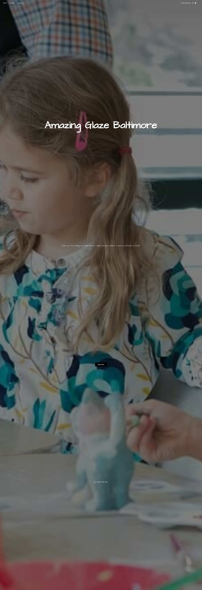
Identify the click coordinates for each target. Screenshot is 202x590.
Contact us (20, 3)
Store (5, 3)
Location (12, 3)
